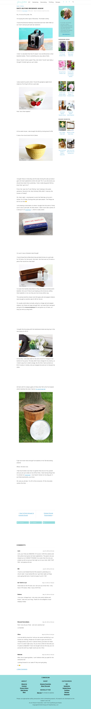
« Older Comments (22, 669)
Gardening (35, 2)
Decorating (43, 2)
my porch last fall (40, 389)
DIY (29, 2)
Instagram (28, 209)
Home (18, 6)
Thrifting (51, 2)
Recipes (58, 2)
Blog (24, 692)
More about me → (66, 34)
